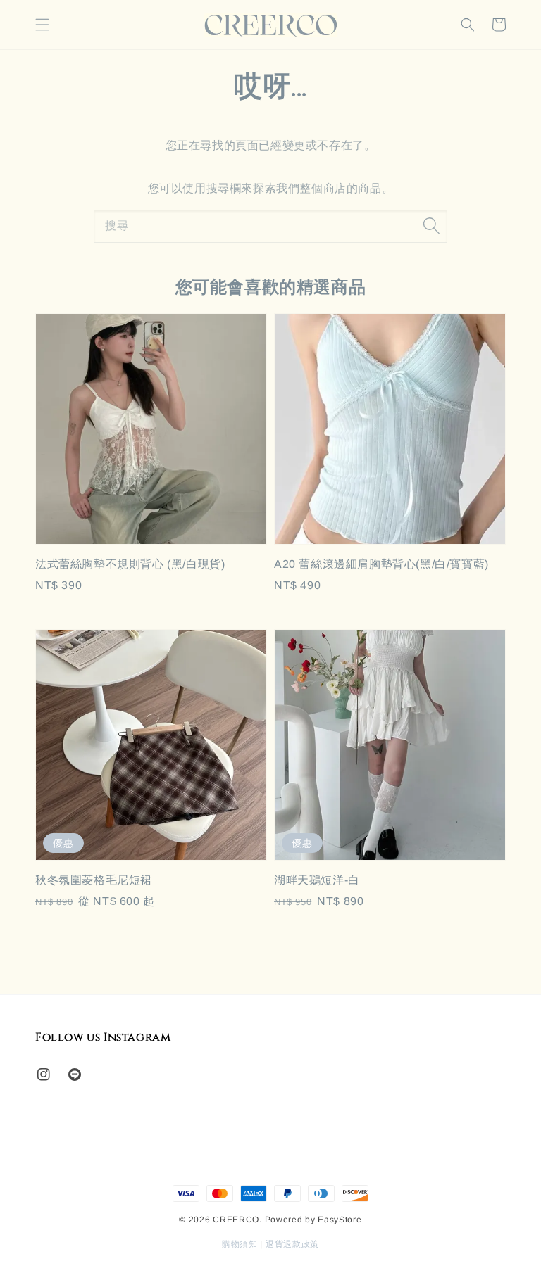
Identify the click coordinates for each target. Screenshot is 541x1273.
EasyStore (339, 1219)
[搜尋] (431, 225)
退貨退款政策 (292, 1244)
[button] (42, 24)
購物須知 (240, 1244)
